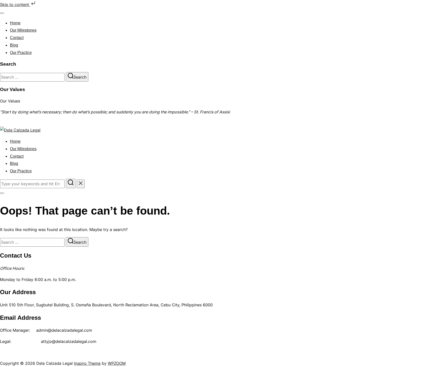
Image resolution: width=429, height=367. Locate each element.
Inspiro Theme (87, 363)
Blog (14, 45)
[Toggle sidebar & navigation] (2, 193)
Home (15, 23)
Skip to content (15, 4)
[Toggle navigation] (2, 13)
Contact (17, 38)
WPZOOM (117, 363)
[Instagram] (27, 354)
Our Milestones (23, 30)
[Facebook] (5, 354)
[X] (16, 354)
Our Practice (21, 52)
